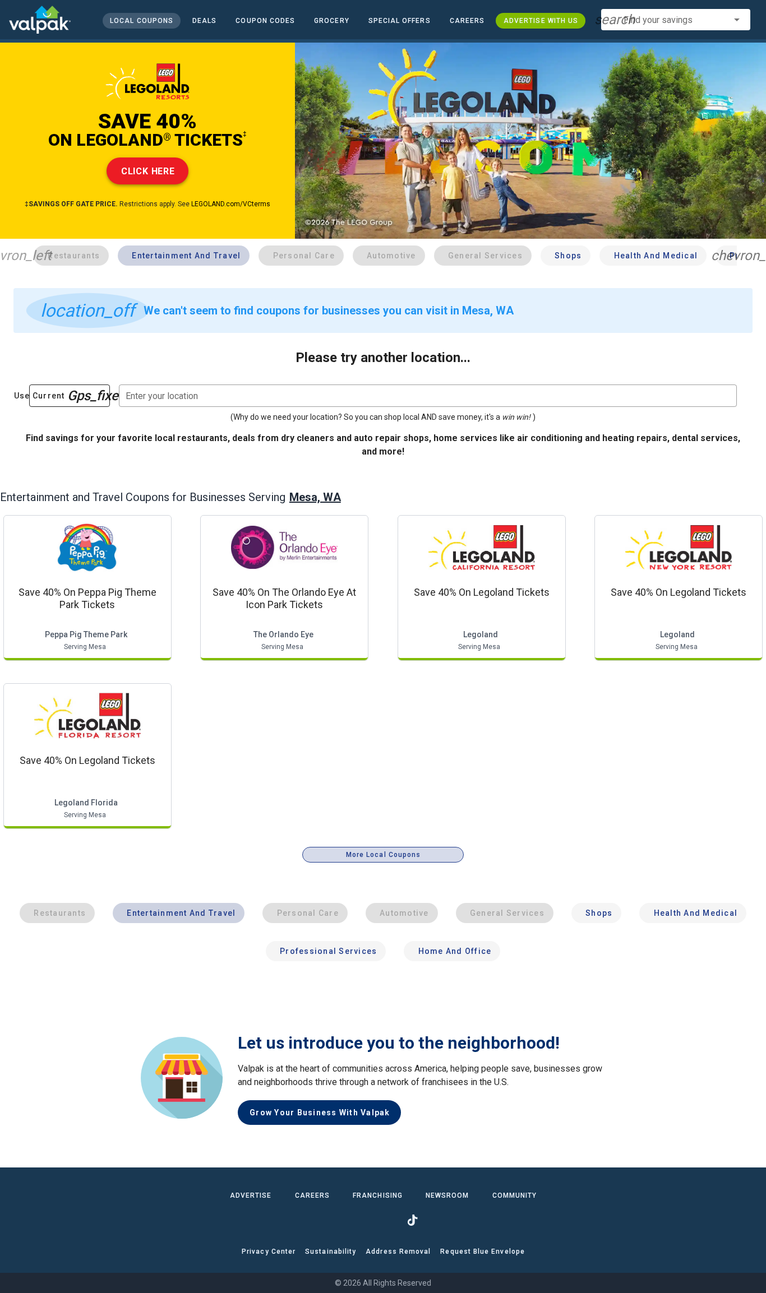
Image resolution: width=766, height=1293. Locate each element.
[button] (399, 21)
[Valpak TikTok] (412, 1220)
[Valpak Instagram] (383, 1220)
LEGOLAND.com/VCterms (230, 204)
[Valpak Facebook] (354, 1220)
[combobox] (675, 19)
